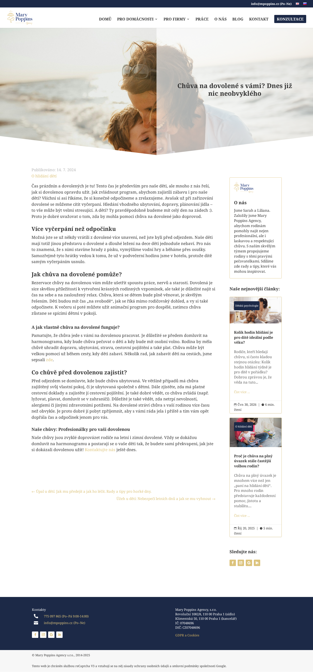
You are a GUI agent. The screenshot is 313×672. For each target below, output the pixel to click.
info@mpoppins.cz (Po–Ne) (271, 4)
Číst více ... (242, 392)
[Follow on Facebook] (233, 563)
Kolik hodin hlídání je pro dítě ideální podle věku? (255, 355)
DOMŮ (105, 19)
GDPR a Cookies (187, 635)
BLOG (237, 19)
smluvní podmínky (185, 666)
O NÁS (220, 19)
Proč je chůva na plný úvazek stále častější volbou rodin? (255, 477)
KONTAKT (258, 19)
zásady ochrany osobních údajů (146, 666)
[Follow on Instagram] (241, 563)
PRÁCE (202, 19)
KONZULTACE (290, 19)
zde (49, 359)
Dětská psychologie (246, 305)
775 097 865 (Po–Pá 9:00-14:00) (66, 616)
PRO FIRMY (174, 19)
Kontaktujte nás (100, 449)
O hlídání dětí (44, 175)
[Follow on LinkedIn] (257, 563)
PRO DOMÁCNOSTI (135, 19)
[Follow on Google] (249, 563)
